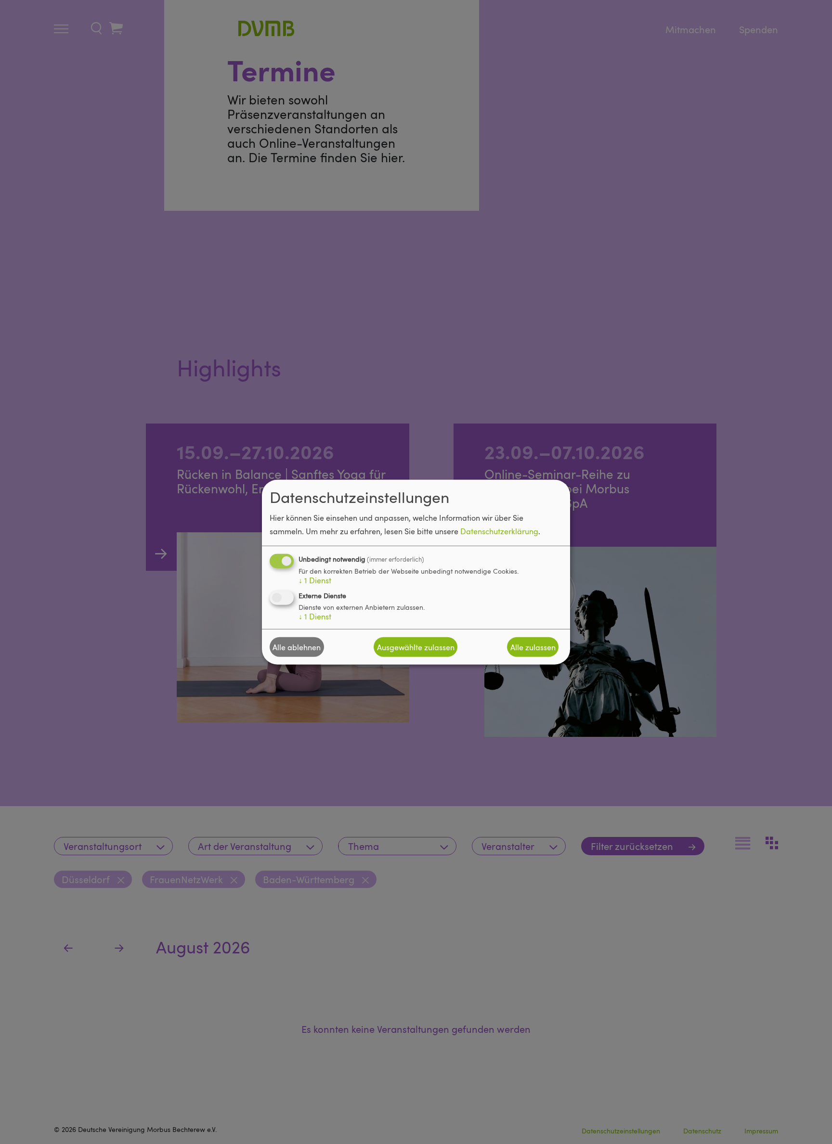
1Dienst (315, 580)
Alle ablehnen (297, 647)
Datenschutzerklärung (499, 531)
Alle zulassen (533, 647)
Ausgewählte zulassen (416, 647)
